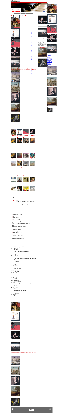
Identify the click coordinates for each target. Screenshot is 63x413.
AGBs (12, 409)
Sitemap (45, 2)
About (12, 408)
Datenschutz (13, 410)
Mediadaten (50, 410)
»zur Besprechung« (13, 135)
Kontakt (50, 409)
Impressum (50, 408)
